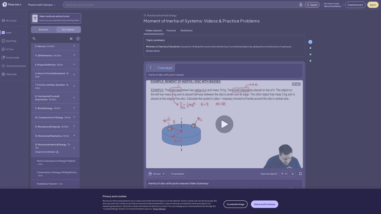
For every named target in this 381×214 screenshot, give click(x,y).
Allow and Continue (264, 202)
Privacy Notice (159, 207)
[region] (190, 200)
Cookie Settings (235, 202)
